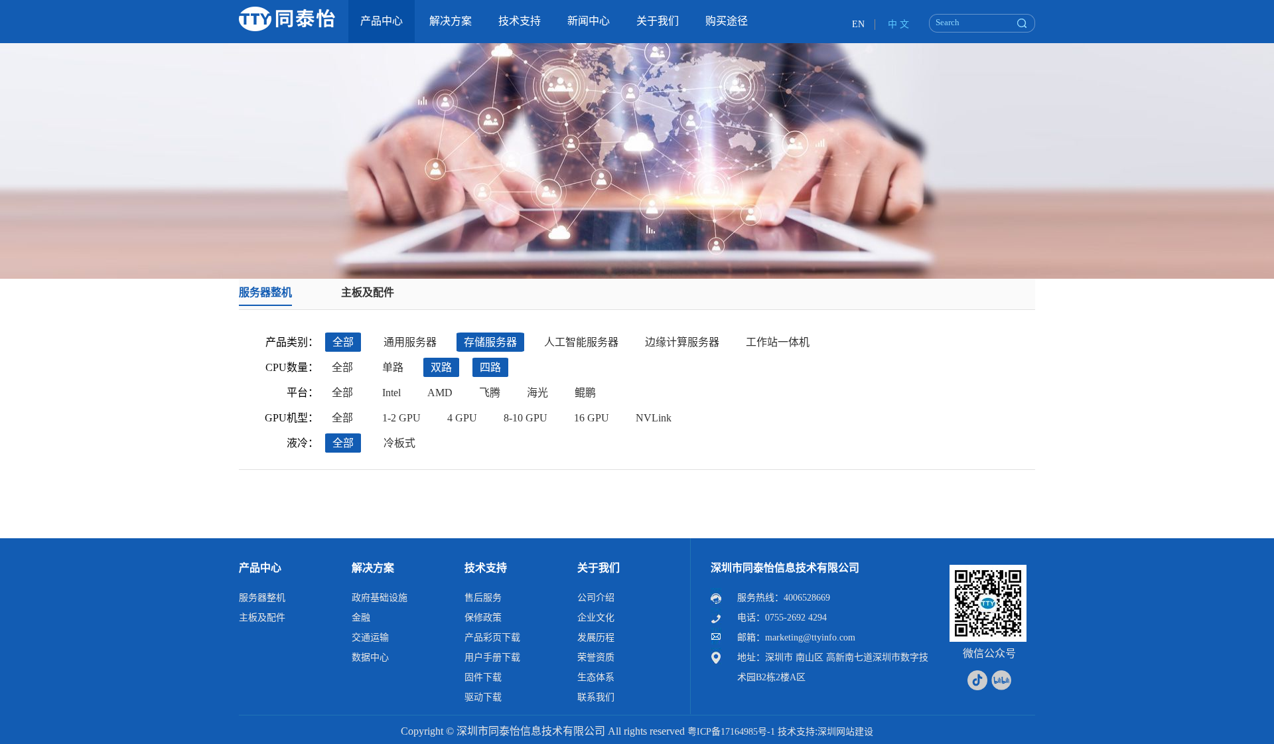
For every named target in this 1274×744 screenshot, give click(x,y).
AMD (440, 392)
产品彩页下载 (492, 637)
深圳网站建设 (845, 732)
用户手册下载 (492, 657)
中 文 (898, 24)
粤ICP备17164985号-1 (731, 732)
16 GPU (591, 417)
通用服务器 (410, 342)
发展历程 (595, 637)
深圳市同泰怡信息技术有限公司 (785, 567)
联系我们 (595, 697)
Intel (391, 392)
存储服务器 (490, 342)
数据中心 (370, 657)
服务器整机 (265, 292)
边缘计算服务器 (682, 342)
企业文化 (595, 618)
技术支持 (485, 567)
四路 (490, 367)
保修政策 (483, 618)
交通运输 (370, 637)
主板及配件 (367, 292)
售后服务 (483, 598)
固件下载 (483, 677)
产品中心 (260, 567)
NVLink (654, 417)
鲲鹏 (585, 392)
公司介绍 (595, 598)
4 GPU (462, 417)
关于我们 (598, 567)
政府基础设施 (379, 598)
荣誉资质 (595, 657)
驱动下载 (483, 697)
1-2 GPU (401, 417)
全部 (343, 342)
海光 (537, 392)
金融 (361, 618)
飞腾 (489, 392)
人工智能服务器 (581, 342)
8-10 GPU (525, 417)
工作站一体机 (778, 342)
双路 (441, 367)
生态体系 (595, 677)
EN (858, 24)
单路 (392, 367)
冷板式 (399, 443)
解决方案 (373, 567)
